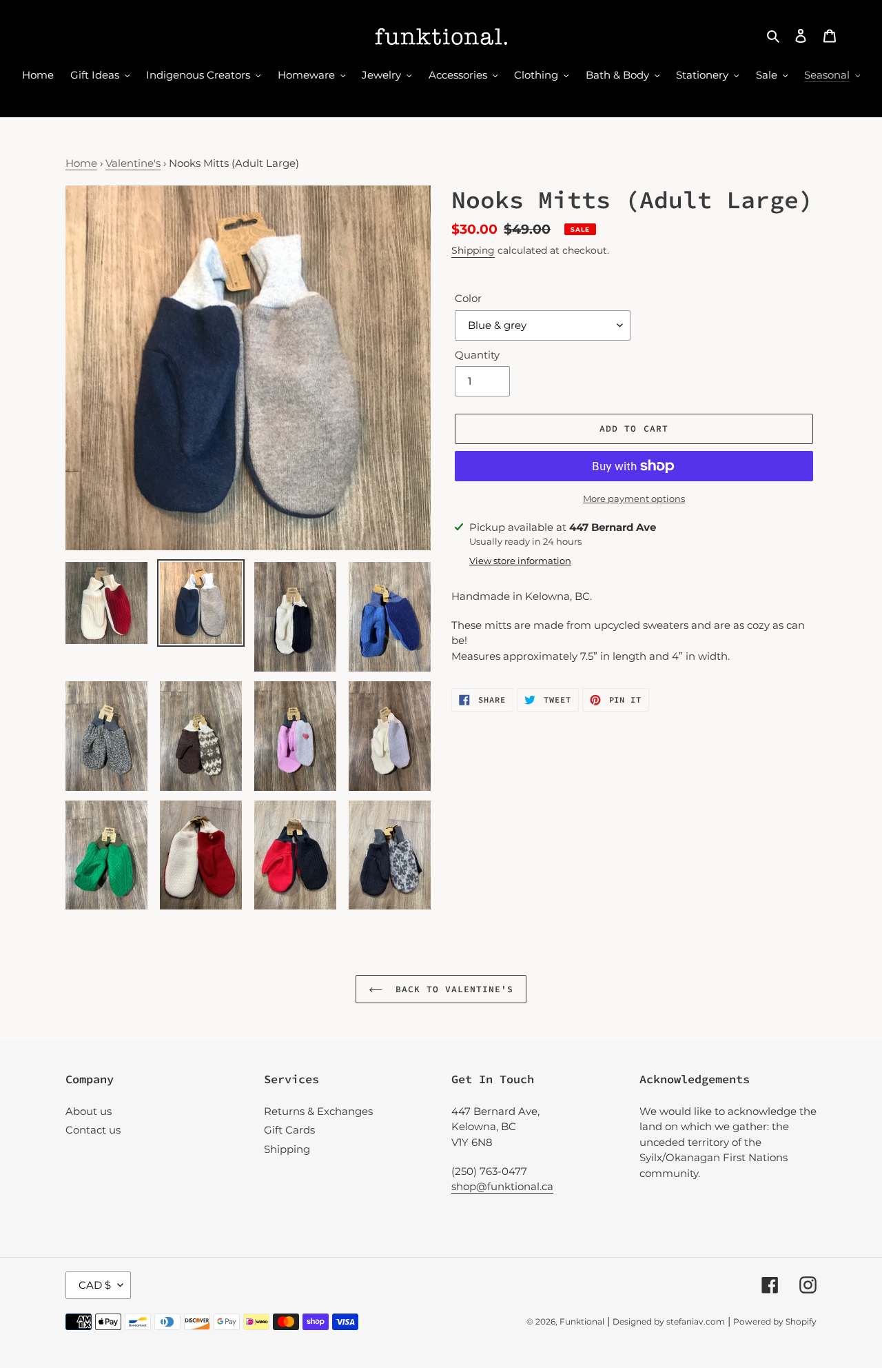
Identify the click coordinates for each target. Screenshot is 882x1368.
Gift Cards (289, 1129)
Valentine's (133, 163)
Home (81, 163)
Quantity (477, 354)
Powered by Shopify (775, 1321)
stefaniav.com (695, 1321)
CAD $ (95, 1284)
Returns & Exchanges (318, 1111)
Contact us (93, 1129)
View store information (520, 560)
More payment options (634, 498)
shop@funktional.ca (502, 1186)
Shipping (473, 250)
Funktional (582, 1321)
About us (88, 1111)
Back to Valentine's (451, 989)
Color (468, 298)
